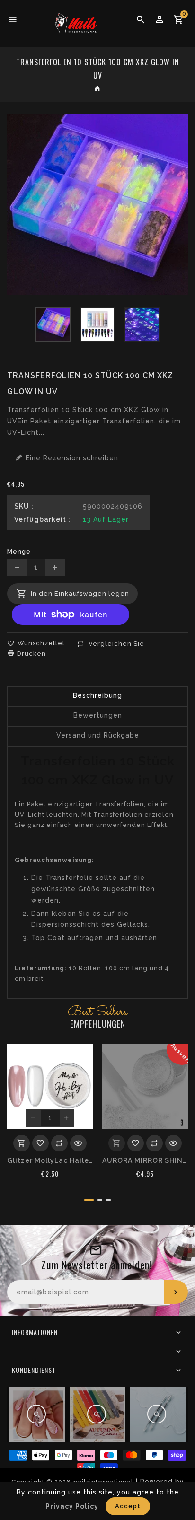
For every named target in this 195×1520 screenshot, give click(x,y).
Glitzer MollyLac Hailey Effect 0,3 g (50, 1160)
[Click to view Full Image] (36, 1414)
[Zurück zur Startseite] (98, 89)
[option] (53, 324)
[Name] (176, 1292)
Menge (19, 551)
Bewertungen (97, 715)
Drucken (30, 653)
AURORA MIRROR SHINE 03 (145, 1160)
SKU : (24, 506)
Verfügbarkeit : (42, 519)
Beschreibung (97, 695)
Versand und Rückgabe (97, 735)
